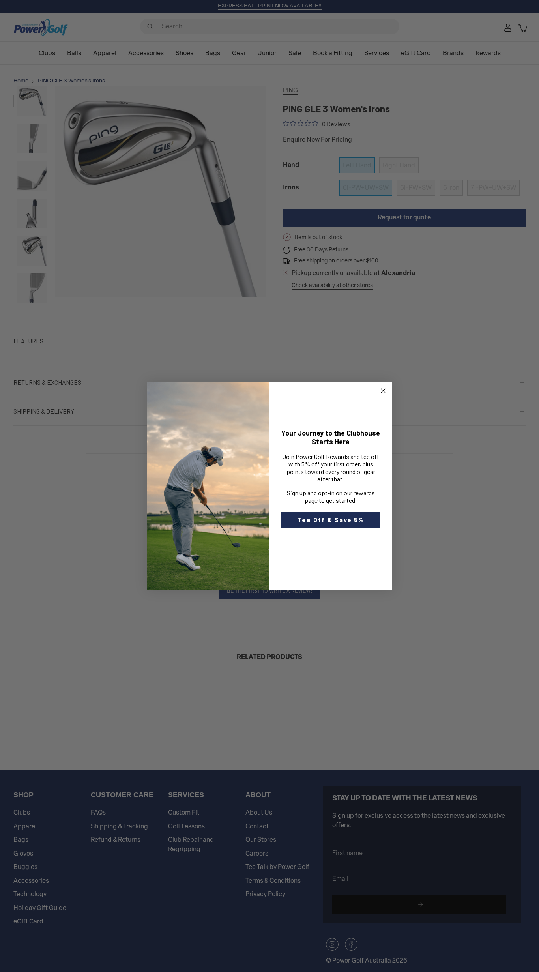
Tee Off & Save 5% (331, 519)
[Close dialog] (383, 390)
